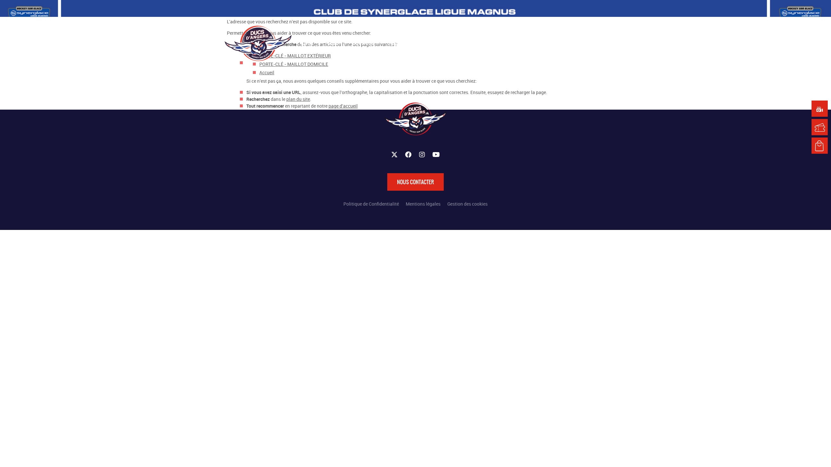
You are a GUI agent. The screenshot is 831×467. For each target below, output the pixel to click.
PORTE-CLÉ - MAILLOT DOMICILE (293, 64)
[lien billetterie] (820, 127)
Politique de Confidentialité (371, 204)
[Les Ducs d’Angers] (258, 43)
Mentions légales (423, 204)
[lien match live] (820, 109)
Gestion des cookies (467, 204)
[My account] (566, 43)
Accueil (266, 72)
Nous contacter (415, 182)
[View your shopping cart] (553, 43)
